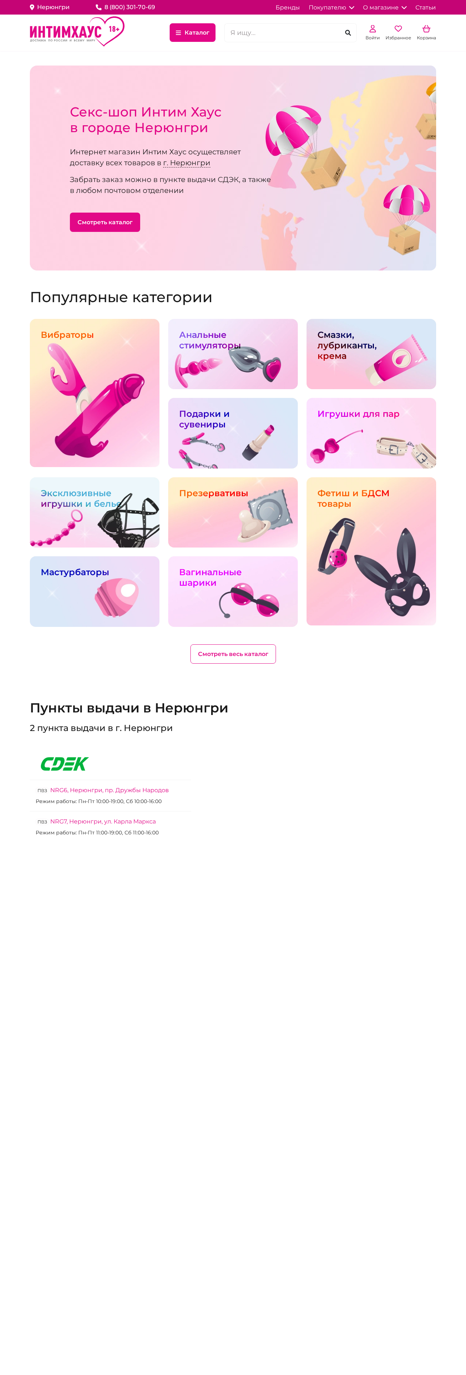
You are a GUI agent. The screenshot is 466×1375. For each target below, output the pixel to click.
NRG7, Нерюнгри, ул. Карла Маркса (96, 821)
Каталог (197, 32)
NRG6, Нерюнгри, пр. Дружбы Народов (103, 790)
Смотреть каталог (105, 222)
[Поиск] (348, 32)
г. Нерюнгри (186, 162)
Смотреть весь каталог (233, 654)
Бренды (288, 7)
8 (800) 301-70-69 (129, 7)
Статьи (425, 7)
